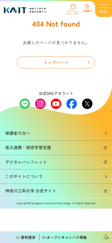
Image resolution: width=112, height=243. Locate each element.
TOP (106, 238)
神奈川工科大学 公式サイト (30, 190)
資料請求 (28, 237)
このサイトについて (24, 176)
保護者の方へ (17, 133)
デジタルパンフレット (26, 162)
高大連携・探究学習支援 (28, 147)
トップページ (56, 62)
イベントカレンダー (73, 12)
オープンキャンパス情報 (67, 237)
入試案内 (87, 10)
